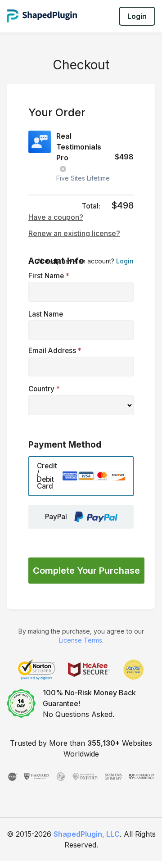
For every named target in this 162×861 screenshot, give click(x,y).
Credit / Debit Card (47, 476)
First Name (48, 275)
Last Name (45, 314)
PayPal (56, 516)
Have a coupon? (55, 217)
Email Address (54, 350)
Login (137, 16)
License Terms (80, 640)
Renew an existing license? (74, 233)
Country (44, 388)
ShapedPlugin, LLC (87, 833)
